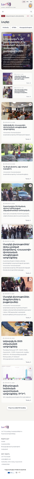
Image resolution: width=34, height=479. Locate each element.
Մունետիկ (6, 27)
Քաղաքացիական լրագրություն (10, 446)
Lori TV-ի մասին (5, 456)
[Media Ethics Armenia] (30, 5)
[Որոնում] (31, 11)
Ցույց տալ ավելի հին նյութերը (17, 407)
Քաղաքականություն (26, 27)
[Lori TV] (6, 3)
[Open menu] (2, 11)
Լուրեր (3, 441)
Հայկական (4, 449)
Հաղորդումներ (5, 444)
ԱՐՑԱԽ (14, 27)
